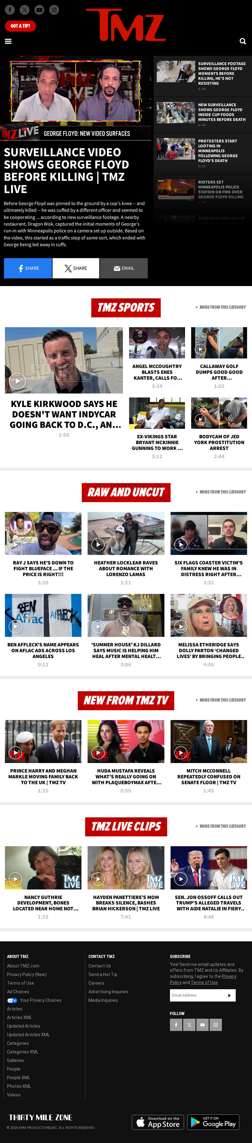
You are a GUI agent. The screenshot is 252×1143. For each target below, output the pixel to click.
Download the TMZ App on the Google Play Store (213, 1122)
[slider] (75, 140)
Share (32, 268)
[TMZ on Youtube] (39, 10)
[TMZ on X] (25, 10)
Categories (18, 1043)
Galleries (15, 1060)
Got (20, 26)
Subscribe (229, 995)
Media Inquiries (103, 1000)
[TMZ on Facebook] (10, 10)
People (14, 1069)
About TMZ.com (23, 965)
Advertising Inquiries (108, 991)
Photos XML (19, 1086)
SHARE (80, 268)
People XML (18, 1077)
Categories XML (22, 1051)
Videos (14, 1094)
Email (127, 268)
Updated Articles (23, 1026)
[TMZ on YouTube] (202, 1025)
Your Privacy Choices (40, 1000)
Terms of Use (20, 983)
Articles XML (19, 1017)
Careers (96, 983)
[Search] (243, 41)
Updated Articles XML (28, 1034)
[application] (75, 98)
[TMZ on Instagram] (54, 10)
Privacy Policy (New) (27, 974)
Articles (14, 1008)
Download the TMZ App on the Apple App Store (158, 1122)
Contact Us (100, 965)
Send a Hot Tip (103, 974)
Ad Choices (18, 991)
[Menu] (8, 41)
